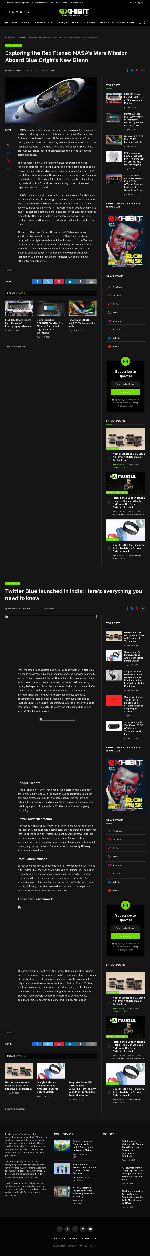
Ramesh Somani (119, 514)
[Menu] (6, 22)
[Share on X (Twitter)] (132, 70)
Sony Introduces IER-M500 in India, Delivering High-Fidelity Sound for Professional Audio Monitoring (82, 1089)
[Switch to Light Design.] (144, 22)
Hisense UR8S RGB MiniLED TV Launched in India (82, 323)
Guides (76, 22)
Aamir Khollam (14, 609)
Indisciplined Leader (117, 492)
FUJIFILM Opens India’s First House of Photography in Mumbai (18, 323)
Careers (73, 1238)
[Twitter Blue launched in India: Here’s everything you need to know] (51, 617)
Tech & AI (25, 22)
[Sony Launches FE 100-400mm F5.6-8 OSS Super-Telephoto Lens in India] (114, 726)
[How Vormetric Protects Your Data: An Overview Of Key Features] (62, 1168)
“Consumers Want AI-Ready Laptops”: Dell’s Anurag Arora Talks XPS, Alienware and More (133, 1174)
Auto (50, 22)
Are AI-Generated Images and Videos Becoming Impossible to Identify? (83, 1192)
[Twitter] (8, 145)
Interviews (89, 22)
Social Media (12, 583)
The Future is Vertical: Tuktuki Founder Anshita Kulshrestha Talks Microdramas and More (133, 1197)
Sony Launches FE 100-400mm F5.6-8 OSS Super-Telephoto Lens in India (133, 728)
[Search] (139, 22)
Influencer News (76, 3)
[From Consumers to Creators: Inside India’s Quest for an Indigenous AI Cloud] (62, 1145)
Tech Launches (19, 38)
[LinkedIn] (8, 153)
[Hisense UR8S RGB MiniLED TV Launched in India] (83, 308)
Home (15, 22)
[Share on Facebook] (127, 70)
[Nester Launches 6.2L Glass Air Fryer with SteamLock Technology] (125, 439)
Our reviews (10, 1161)
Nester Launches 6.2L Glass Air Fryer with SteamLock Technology (129, 457)
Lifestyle (63, 22)
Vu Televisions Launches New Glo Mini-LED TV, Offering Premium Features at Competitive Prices (133, 182)
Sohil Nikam (135, 464)
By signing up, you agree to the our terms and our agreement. (126, 403)
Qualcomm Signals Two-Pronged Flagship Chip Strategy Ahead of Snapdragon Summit (134, 704)
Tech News (112, 448)
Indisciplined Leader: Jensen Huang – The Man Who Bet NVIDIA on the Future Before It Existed (129, 503)
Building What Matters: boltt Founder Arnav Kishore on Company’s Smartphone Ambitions (133, 1148)
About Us (59, 1238)
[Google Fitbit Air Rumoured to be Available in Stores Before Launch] (125, 530)
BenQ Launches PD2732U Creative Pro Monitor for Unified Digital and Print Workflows (50, 326)
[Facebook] (8, 138)
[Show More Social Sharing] (142, 70)
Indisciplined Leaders (123, 22)
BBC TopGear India (59, 3)
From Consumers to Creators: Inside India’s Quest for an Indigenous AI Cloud (83, 1145)
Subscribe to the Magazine (17, 3)
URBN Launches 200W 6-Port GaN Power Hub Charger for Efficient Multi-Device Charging (134, 159)
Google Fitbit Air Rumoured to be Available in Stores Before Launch (129, 548)
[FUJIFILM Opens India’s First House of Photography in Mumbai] (19, 308)
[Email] (8, 168)
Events (103, 22)
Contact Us (89, 1238)
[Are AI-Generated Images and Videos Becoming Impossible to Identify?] (62, 1191)
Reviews (39, 22)
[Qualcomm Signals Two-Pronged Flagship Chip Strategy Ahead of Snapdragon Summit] (114, 700)
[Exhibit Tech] (75, 12)
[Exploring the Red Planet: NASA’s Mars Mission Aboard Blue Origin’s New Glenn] (51, 122)
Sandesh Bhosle (14, 71)
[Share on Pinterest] (137, 70)
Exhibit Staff (135, 556)
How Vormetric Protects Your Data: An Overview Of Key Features (84, 1169)
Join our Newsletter (39, 3)
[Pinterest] (8, 160)
